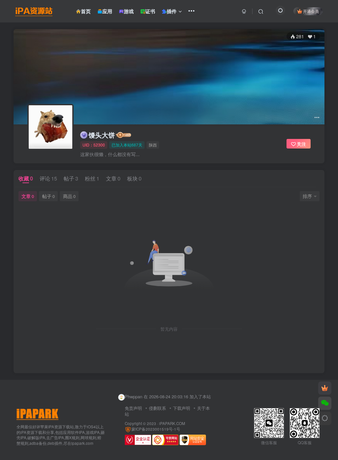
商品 (69, 196)
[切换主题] (324, 418)
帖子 (71, 178)
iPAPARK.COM (172, 423)
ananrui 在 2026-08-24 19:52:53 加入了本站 (166, 400)
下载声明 (181, 408)
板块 (134, 178)
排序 (307, 196)
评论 (48, 178)
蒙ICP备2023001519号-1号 (155, 429)
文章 (113, 178)
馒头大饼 (101, 135)
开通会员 (311, 11)
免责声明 (133, 408)
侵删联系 (157, 408)
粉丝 (92, 178)
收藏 (25, 178)
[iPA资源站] (37, 413)
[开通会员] (324, 388)
